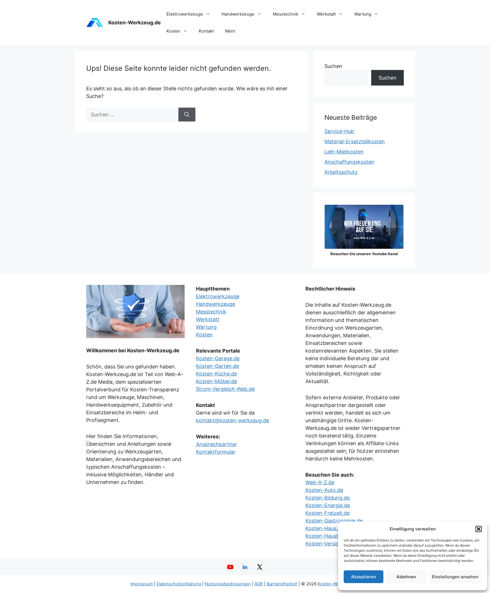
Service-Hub (339, 131)
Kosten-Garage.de (218, 358)
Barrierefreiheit (282, 583)
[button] (478, 529)
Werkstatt (326, 14)
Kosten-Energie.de (327, 505)
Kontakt (206, 31)
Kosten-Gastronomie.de (334, 521)
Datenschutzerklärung (179, 583)
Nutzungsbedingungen (228, 583)
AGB (258, 583)
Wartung (362, 14)
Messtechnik (285, 14)
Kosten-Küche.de (216, 374)
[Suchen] (186, 114)
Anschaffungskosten (349, 162)
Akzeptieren (363, 576)
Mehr (230, 31)
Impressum (141, 583)
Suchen (333, 66)
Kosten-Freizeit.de (327, 513)
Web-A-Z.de (319, 482)
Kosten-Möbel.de (216, 381)
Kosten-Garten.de (217, 366)
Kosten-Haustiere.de (329, 536)
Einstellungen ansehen (455, 576)
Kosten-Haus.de (324, 528)
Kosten (173, 31)
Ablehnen (406, 576)
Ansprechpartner (216, 444)
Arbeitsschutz (341, 172)
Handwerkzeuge (237, 14)
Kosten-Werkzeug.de (134, 22)
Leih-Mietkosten (344, 152)
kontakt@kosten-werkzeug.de (232, 420)
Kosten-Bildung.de (327, 498)
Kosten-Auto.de (324, 490)
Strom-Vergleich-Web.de (225, 389)
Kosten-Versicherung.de (334, 544)
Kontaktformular (215, 452)
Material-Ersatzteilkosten (354, 141)
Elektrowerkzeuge (184, 14)
